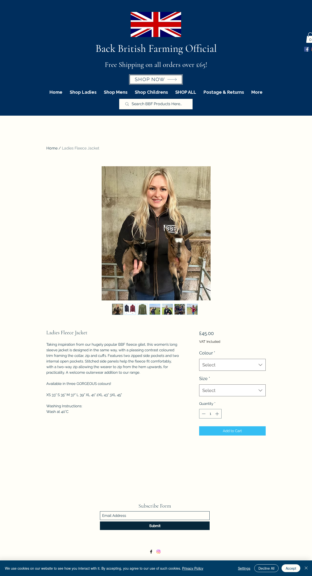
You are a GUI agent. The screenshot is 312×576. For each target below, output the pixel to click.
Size (204, 378)
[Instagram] (158, 551)
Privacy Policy (192, 568)
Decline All (266, 568)
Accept (291, 568)
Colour (207, 352)
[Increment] (217, 413)
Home (52, 148)
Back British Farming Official (156, 48)
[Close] (306, 568)
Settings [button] (244, 568)
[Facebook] (306, 49)
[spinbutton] (210, 413)
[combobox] (232, 365)
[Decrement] (203, 413)
